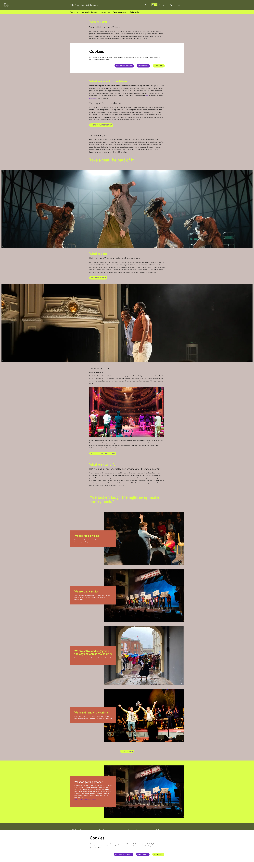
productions (93, 98)
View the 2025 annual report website (102, 453)
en (156, 5)
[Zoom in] (2, 247)
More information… (104, 59)
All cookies (159, 66)
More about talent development (101, 125)
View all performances (98, 277)
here (146, 96)
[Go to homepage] (5, 5)
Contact (147, 5)
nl (153, 5)
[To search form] (171, 4)
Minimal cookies (143, 66)
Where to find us (127, 751)
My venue (165, 5)
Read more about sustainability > (85, 799)
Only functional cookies (124, 66)
